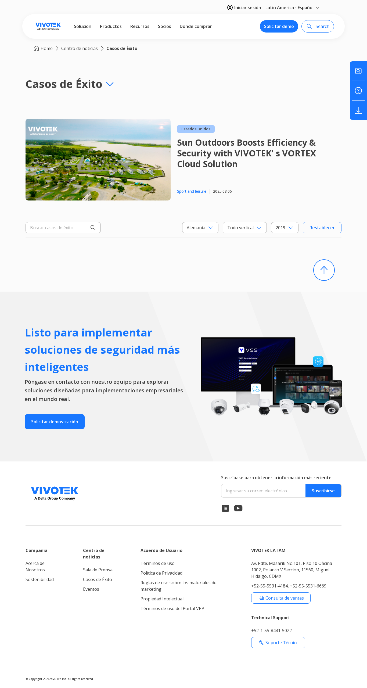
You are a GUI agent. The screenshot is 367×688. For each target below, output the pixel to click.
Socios (164, 26)
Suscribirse (323, 491)
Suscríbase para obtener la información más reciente (276, 478)
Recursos (139, 26)
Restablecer (322, 228)
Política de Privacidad (161, 573)
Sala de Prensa (98, 570)
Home (47, 48)
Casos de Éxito (121, 48)
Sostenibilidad (40, 579)
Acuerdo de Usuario (161, 550)
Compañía (37, 550)
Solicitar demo (279, 26)
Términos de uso (158, 563)
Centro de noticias (79, 48)
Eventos (91, 589)
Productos (111, 26)
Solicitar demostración (54, 422)
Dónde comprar (196, 26)
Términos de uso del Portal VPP (172, 608)
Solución (82, 26)
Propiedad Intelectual (162, 599)
